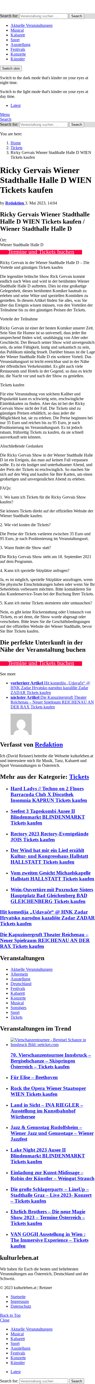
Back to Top (10, 1315)
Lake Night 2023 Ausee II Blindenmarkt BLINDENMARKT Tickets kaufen (48, 1155)
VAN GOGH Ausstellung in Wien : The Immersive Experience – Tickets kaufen (49, 1240)
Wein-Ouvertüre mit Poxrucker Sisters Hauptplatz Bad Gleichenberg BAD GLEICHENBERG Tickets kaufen (52, 895)
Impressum (20, 1301)
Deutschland (21, 983)
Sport (15, 39)
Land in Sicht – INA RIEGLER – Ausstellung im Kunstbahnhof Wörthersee (47, 1110)
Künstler (18, 59)
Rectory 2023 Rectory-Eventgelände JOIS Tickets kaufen (49, 836)
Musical (17, 30)
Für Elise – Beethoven (34, 1077)
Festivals (18, 49)
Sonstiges (18, 1007)
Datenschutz (21, 1306)
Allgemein (19, 974)
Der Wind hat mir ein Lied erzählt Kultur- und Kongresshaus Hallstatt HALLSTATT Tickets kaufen (49, 856)
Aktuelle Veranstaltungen (32, 25)
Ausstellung (20, 44)
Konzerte (18, 54)
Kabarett (18, 35)
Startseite (18, 1296)
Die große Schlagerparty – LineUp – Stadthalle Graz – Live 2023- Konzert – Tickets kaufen (51, 1195)
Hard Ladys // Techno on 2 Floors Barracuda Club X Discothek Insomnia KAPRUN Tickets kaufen (49, 794)
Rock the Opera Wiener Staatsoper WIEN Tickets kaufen (48, 1091)
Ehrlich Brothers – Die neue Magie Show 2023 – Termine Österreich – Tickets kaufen (48, 1217)
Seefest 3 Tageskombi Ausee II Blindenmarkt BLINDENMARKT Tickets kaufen (48, 817)
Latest (16, 105)
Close (5, 1320)
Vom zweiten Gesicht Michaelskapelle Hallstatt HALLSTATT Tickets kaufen (52, 875)
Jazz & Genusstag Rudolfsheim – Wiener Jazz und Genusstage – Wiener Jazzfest (52, 1133)
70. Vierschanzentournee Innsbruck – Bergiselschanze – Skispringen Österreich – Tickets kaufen (51, 1060)
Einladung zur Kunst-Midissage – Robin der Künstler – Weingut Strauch (52, 1175)
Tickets (79, 776)
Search (76, 16)
